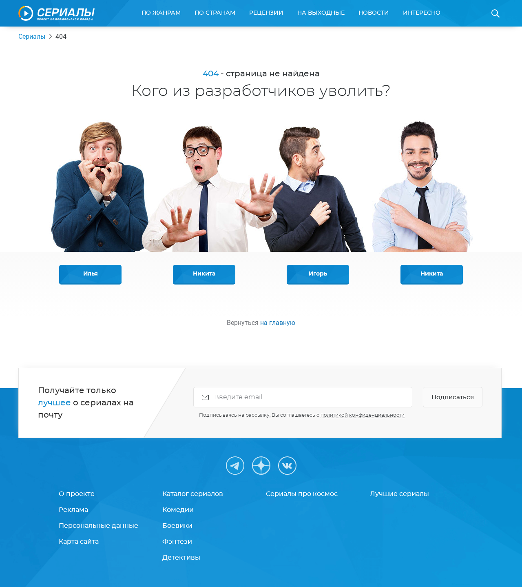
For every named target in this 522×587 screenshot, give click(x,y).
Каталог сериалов (192, 494)
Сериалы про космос (302, 494)
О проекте (77, 494)
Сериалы (31, 36)
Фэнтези (177, 541)
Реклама (73, 510)
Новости (373, 13)
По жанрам (161, 13)
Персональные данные (98, 526)
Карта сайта (79, 541)
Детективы (181, 557)
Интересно (421, 13)
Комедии (178, 510)
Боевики (177, 526)
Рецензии (266, 13)
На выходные (321, 13)
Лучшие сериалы (399, 494)
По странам (215, 13)
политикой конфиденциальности (363, 415)
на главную (277, 323)
